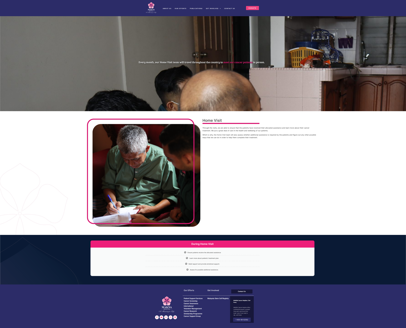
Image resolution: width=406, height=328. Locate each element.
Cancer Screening (190, 301)
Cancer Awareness (191, 304)
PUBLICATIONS (196, 8)
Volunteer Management (193, 309)
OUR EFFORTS (181, 8)
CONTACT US (229, 8)
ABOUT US (167, 8)
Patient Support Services (193, 298)
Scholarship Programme (193, 314)
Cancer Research (190, 311)
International (188, 306)
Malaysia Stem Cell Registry (218, 298)
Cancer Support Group (192, 316)
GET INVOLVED (212, 8)
